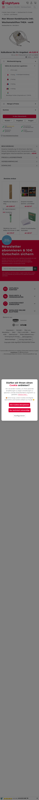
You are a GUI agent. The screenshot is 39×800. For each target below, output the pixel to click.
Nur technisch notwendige (20, 410)
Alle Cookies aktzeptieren (19, 405)
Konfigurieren (19, 416)
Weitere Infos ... (23, 394)
